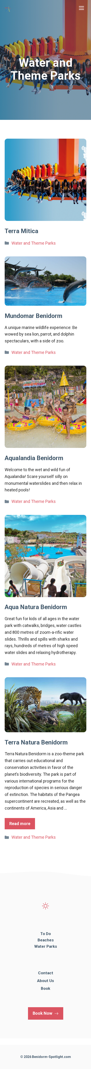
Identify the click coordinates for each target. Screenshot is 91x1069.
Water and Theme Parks (33, 243)
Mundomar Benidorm (33, 315)
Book (45, 988)
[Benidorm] (8, 8)
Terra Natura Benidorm (36, 742)
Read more (19, 823)
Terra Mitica (21, 231)
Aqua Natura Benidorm (36, 607)
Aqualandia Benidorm (34, 458)
